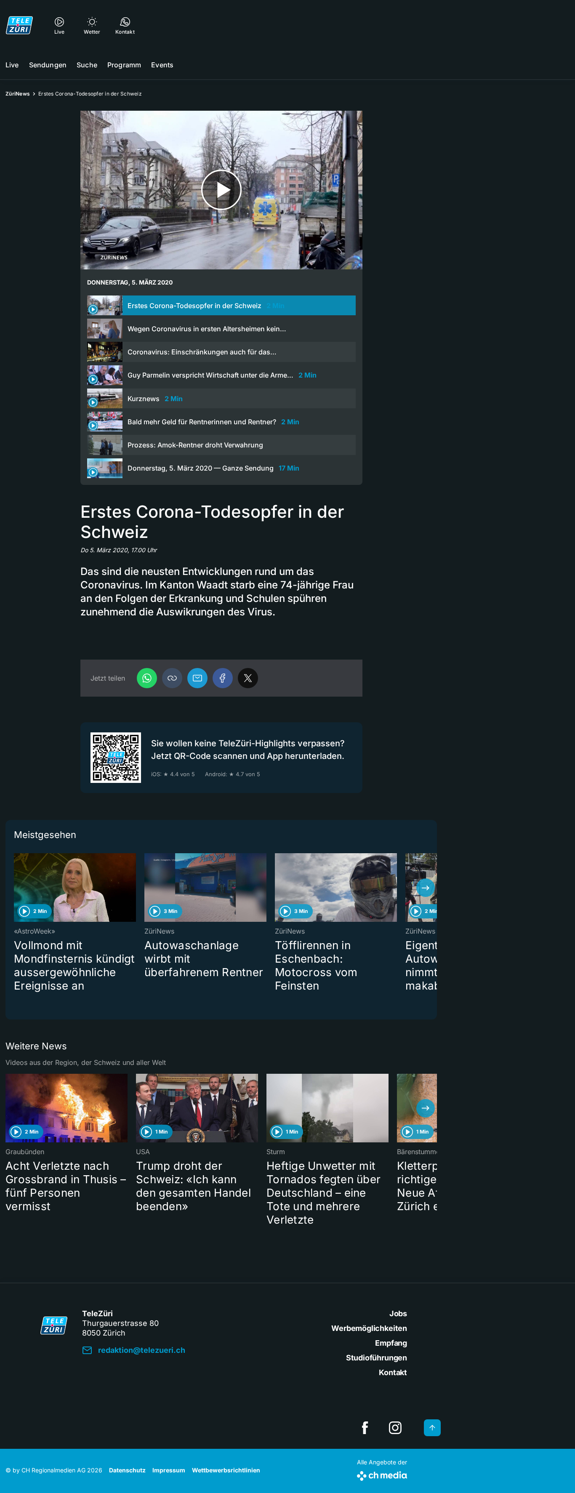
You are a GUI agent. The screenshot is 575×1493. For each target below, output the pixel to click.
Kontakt (393, 1372)
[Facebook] (223, 678)
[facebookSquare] (365, 1427)
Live (12, 65)
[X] (248, 678)
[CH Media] (382, 1474)
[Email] (197, 678)
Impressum (168, 1470)
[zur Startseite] (19, 25)
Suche (87, 65)
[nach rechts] (425, 887)
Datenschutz (127, 1470)
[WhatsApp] (147, 678)
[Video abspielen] (221, 190)
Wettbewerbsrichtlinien (226, 1470)
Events (162, 65)
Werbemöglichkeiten (369, 1328)
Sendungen (48, 65)
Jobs (398, 1313)
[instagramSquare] (395, 1427)
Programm (124, 65)
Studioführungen (376, 1357)
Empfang (391, 1343)
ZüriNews (17, 93)
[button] (172, 678)
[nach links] (17, 887)
